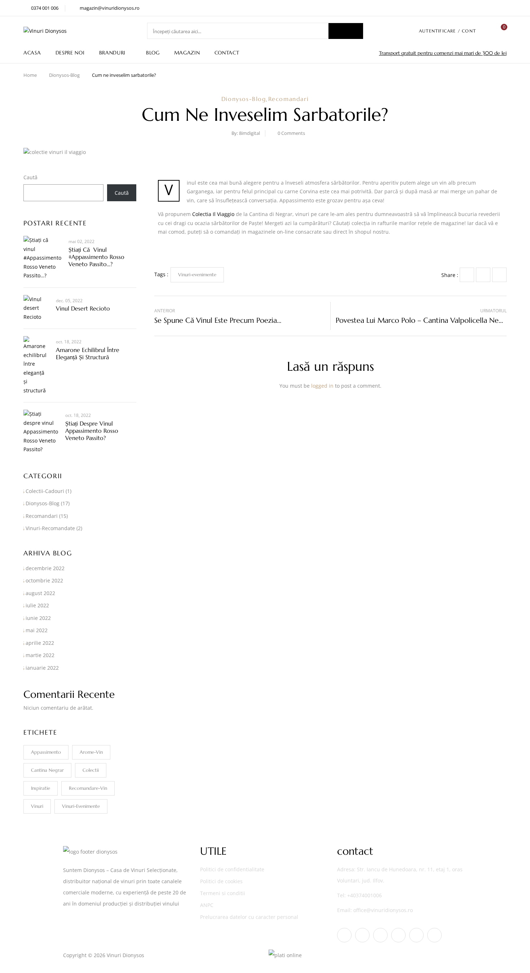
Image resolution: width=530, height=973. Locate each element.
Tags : (161, 274)
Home (30, 75)
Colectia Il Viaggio (213, 214)
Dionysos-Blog (64, 75)
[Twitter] (483, 275)
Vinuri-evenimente (81, 806)
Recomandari (288, 98)
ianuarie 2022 (42, 667)
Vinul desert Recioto (83, 308)
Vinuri (37, 806)
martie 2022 (40, 655)
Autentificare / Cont (447, 31)
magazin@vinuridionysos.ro (110, 8)
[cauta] (345, 31)
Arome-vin (91, 752)
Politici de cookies (221, 881)
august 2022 (40, 593)
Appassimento (46, 752)
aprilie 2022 (40, 642)
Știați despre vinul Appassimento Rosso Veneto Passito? (91, 430)
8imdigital (249, 133)
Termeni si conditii (222, 893)
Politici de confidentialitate (232, 869)
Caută (30, 177)
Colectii (91, 770)
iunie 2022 (38, 618)
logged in (322, 385)
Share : (449, 275)
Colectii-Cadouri (45, 491)
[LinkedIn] (499, 275)
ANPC (206, 905)
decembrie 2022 (45, 568)
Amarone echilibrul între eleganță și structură (87, 353)
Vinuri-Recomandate (50, 528)
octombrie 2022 (44, 580)
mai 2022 (37, 630)
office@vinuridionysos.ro (383, 910)
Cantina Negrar (47, 770)
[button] (501, 30)
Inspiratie (40, 788)
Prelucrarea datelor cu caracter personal (249, 916)
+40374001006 (364, 895)
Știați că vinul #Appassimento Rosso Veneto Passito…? (96, 257)
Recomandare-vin (88, 788)
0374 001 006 (44, 8)
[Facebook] (467, 275)
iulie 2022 (37, 605)
